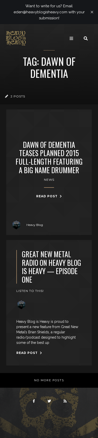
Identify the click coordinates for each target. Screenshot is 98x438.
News (49, 179)
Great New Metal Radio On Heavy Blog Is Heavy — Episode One (51, 267)
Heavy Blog (34, 225)
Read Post (47, 196)
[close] (92, 12)
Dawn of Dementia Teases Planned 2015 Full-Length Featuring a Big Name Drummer (49, 157)
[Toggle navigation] (71, 38)
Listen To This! (30, 291)
